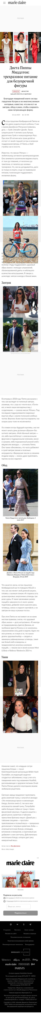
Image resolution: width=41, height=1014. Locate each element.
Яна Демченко (15, 846)
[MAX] (11, 924)
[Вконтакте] (17, 924)
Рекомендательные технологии (13, 944)
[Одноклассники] (23, 924)
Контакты (17, 930)
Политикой (10, 901)
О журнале (7, 930)
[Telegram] (30, 924)
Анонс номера (29, 930)
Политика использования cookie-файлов (21, 941)
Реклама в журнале (29, 933)
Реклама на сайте (10, 933)
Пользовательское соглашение (20, 937)
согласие (11, 897)
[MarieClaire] (17, 2)
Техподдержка (29, 944)
